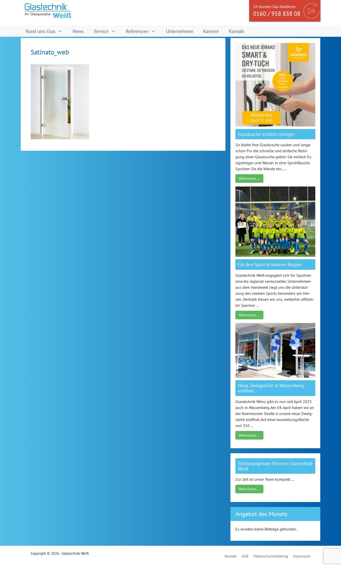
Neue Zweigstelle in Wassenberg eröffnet (271, 388)
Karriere (211, 31)
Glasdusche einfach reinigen (266, 134)
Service (101, 31)
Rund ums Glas (40, 31)
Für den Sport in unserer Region (269, 264)
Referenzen (137, 31)
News (78, 31)
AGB (245, 556)
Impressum (301, 556)
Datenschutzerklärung (270, 556)
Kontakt (236, 31)
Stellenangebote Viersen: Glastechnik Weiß (275, 466)
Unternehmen (179, 31)
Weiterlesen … (249, 178)
